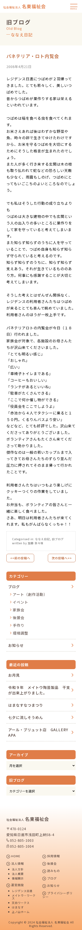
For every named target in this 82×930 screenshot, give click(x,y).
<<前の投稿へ (20, 558)
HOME (15, 856)
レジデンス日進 (22, 891)
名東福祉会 (24, 6)
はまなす (18, 907)
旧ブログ (58, 539)
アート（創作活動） (30, 594)
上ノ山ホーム (21, 911)
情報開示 (18, 878)
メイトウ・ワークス (24, 897)
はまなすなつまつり (25, 705)
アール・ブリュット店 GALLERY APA (38, 732)
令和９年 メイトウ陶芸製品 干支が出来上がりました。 (39, 690)
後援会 (18, 617)
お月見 (14, 675)
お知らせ (16, 645)
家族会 (18, 609)
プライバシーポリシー (57, 895)
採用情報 (53, 856)
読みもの (53, 871)
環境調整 (20, 633)
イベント (20, 602)
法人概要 (18, 873)
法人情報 (17, 864)
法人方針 (18, 869)
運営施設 (17, 885)
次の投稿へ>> (62, 558)
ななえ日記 (42, 539)
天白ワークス (21, 902)
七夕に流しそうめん (25, 717)
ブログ (14, 586)
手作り (18, 625)
